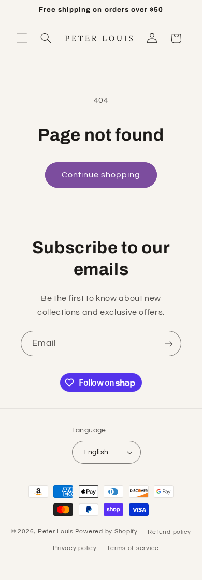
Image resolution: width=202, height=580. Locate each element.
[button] (22, 38)
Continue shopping (101, 175)
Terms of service (133, 548)
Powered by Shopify (106, 532)
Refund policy (169, 532)
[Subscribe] (169, 343)
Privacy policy (74, 548)
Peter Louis (56, 532)
